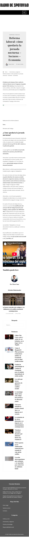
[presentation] (4, 305)
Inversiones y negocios (14, 34)
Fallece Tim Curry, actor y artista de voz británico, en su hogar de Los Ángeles (12, 492)
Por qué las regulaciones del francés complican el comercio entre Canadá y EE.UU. (14, 309)
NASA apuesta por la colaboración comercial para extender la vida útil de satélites (19, 448)
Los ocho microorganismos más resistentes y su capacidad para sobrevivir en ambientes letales (20, 463)
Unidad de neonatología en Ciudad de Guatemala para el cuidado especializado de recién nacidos (19, 370)
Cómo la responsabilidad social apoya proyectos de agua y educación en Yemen (14, 488)
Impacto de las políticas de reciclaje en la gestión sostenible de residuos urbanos (12, 496)
